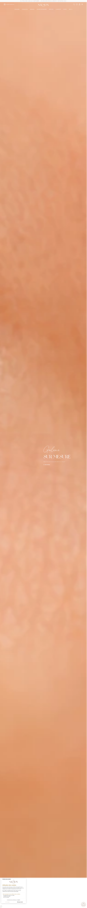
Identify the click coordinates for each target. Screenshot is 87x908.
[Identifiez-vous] (82, 4)
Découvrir (47, 464)
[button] (83, 904)
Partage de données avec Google (8, 895)
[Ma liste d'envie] (77, 4)
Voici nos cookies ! (6, 897)
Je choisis (7, 902)
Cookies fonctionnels (6, 896)
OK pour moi (20, 902)
